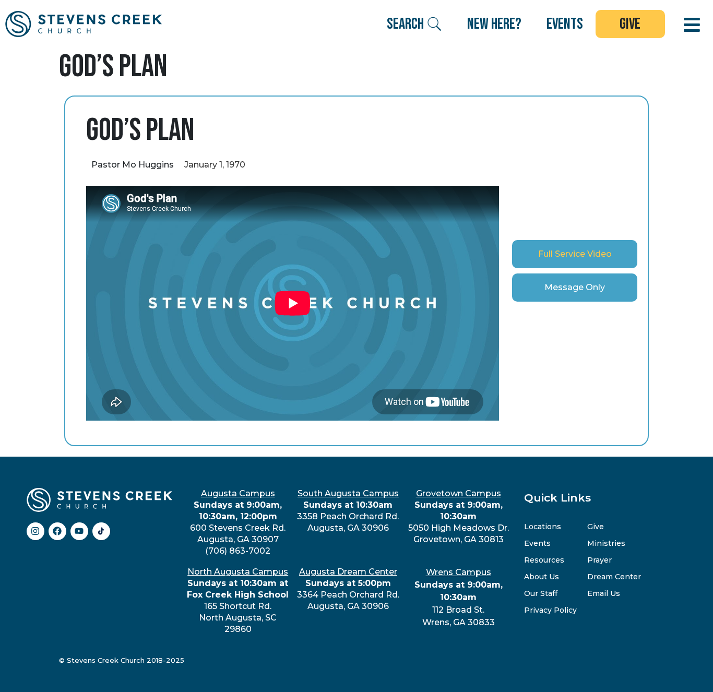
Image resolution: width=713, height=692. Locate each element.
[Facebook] (57, 531)
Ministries (606, 543)
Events (537, 543)
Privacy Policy (550, 610)
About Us (541, 576)
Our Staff (540, 593)
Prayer (599, 560)
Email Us (603, 593)
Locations (542, 526)
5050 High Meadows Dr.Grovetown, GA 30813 (458, 516)
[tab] (574, 254)
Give (595, 526)
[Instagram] (35, 531)
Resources (544, 560)
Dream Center (614, 576)
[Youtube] (79, 531)
